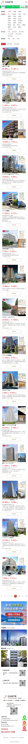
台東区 (19, 16)
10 (19, 596)
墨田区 (9, 18)
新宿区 (9, 16)
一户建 (17, 38)
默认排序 (3, 44)
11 (22, 596)
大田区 (14, 20)
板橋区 (23, 24)
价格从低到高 (9, 44)
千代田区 (14, 14)
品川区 (19, 18)
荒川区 (18, 24)
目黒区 (9, 20)
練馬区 (9, 27)
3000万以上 (10, 36)
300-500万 (14, 31)
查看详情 (14, 79)
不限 (9, 14)
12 (26, 596)
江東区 (14, 18)
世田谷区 (20, 20)
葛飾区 (19, 27)
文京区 (14, 16)
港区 (24, 14)
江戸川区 (10, 29)
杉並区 (19, 22)
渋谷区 (9, 22)
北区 (14, 24)
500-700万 (21, 31)
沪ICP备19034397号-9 (14, 737)
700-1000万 (10, 33)
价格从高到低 (16, 44)
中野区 (14, 22)
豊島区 (9, 24)
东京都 (9, 11)
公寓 (13, 38)
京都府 (19, 11)
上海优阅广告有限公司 (14, 741)
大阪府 (14, 11)
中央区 (19, 14)
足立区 (14, 27)
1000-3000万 (18, 33)
